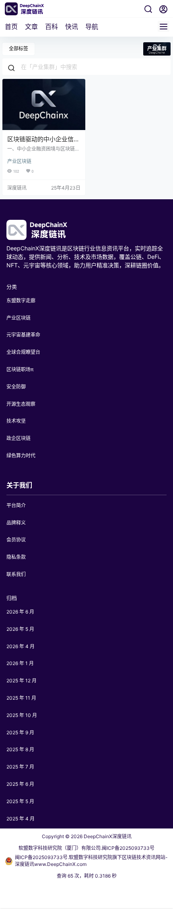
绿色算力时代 (20, 455)
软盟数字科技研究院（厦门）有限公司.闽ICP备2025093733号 (86, 848)
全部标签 (18, 48)
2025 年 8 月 (20, 749)
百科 (51, 27)
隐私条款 (16, 557)
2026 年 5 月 (20, 629)
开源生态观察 (20, 404)
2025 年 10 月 (21, 715)
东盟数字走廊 (20, 300)
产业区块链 (19, 161)
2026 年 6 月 (20, 612)
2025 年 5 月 (20, 801)
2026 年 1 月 (20, 663)
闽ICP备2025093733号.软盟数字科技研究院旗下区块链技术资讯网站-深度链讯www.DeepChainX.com (91, 860)
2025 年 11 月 (21, 698)
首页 (11, 27)
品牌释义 (16, 523)
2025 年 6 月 (20, 784)
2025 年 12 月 (21, 681)
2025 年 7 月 (20, 767)
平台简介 (16, 505)
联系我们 (16, 574)
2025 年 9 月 (20, 732)
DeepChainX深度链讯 (107, 836)
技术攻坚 (16, 421)
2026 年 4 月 (20, 646)
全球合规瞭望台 (23, 352)
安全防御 (16, 387)
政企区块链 (18, 438)
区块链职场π (20, 369)
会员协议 (16, 540)
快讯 (71, 27)
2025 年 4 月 (20, 819)
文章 (31, 27)
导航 (91, 27)
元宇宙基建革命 (23, 335)
